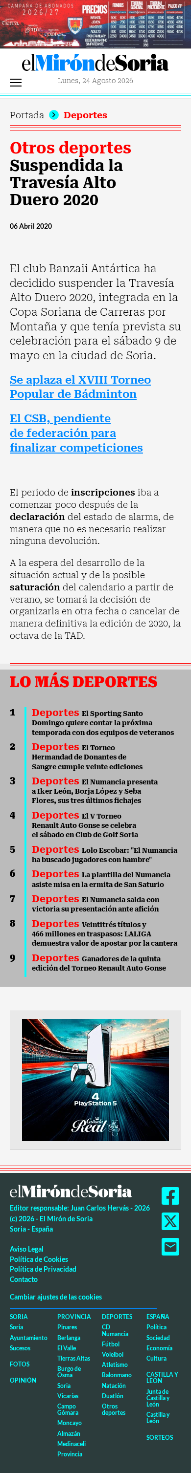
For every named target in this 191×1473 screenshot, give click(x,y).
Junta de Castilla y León (157, 1398)
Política (156, 1327)
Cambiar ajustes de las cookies (56, 1297)
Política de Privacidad (43, 1269)
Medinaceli (71, 1444)
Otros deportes (70, 148)
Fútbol (110, 1344)
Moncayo (69, 1423)
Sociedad (158, 1338)
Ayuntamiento (29, 1338)
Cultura (156, 1358)
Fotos (19, 1364)
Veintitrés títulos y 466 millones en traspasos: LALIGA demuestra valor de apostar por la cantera (104, 934)
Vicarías (67, 1396)
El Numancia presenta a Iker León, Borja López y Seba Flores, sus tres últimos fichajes (95, 791)
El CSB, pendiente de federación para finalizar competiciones (76, 433)
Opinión (23, 1380)
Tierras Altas (73, 1358)
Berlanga (68, 1338)
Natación (114, 1385)
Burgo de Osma (69, 1372)
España (157, 1317)
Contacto (24, 1279)
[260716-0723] (95, 1079)
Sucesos (20, 1348)
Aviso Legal (27, 1249)
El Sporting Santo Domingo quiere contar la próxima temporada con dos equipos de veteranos (103, 723)
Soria (19, 1317)
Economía (159, 1348)
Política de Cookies (39, 1259)
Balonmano (117, 1375)
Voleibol (112, 1354)
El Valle (66, 1348)
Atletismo (115, 1364)
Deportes (85, 115)
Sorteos (159, 1437)
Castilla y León (162, 1378)
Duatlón (112, 1396)
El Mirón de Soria (95, 65)
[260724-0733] (95, 23)
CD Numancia (115, 1330)
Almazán (68, 1433)
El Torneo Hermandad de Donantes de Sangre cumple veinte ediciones (87, 757)
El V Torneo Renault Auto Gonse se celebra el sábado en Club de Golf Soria (85, 825)
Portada (27, 115)
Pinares (67, 1327)
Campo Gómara (67, 1409)
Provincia (74, 1317)
